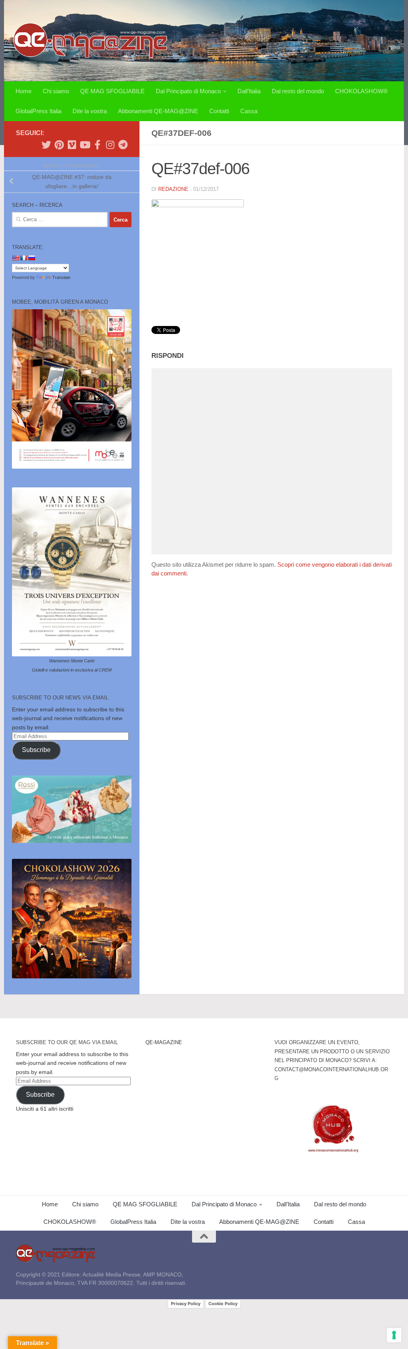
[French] (23, 258)
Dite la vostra (90, 111)
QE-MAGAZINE (163, 1042)
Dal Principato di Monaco (188, 91)
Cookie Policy (222, 1303)
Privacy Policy (185, 1303)
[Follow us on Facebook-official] (97, 144)
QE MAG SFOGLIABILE (112, 91)
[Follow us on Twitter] (46, 144)
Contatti (219, 111)
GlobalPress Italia (38, 111)
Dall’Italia (249, 91)
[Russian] (31, 258)
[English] (15, 258)
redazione (173, 189)
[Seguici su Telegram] (123, 144)
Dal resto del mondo (298, 91)
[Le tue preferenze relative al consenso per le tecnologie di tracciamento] (394, 1335)
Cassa (248, 111)
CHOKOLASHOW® (361, 91)
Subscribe (36, 749)
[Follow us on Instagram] (110, 144)
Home (23, 91)
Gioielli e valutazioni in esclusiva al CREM (72, 670)
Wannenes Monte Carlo (71, 660)
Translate (61, 277)
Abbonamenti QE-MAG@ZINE (158, 111)
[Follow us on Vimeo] (71, 144)
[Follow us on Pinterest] (59, 144)
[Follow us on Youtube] (84, 144)
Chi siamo (56, 91)
